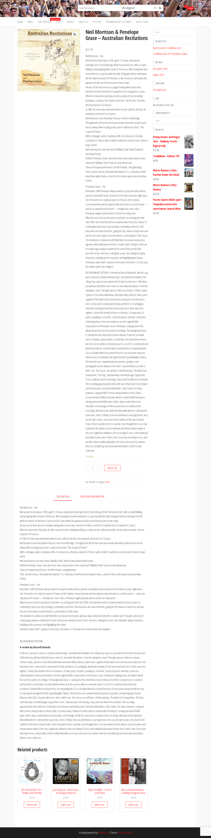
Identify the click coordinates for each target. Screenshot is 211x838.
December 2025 (160, 69)
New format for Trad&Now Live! (167, 48)
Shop (58, 22)
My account (142, 22)
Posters (97, 22)
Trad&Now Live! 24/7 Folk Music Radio (170, 54)
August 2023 (158, 74)
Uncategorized (159, 90)
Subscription (45, 21)
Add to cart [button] (32, 804)
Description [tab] (63, 496)
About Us (83, 22)
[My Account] (178, 8)
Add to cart (112, 468)
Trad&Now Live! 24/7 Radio (119, 22)
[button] (75, 34)
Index (30, 22)
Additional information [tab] (92, 496)
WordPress (103, 832)
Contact (70, 22)
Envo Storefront (125, 832)
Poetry (107, 482)
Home (20, 22)
